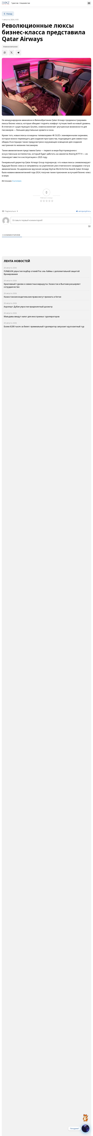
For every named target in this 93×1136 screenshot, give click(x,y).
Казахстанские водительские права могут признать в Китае (32, 296)
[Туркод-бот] (85, 1116)
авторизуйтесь (84, 211)
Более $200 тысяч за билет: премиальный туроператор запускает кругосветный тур (44, 326)
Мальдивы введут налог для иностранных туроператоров (31, 316)
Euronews (16, 181)
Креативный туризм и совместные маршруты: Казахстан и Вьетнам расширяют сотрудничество (42, 285)
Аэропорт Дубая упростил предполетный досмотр (28, 306)
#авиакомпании (10, 46)
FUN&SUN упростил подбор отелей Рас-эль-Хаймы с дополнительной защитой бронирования (42, 272)
